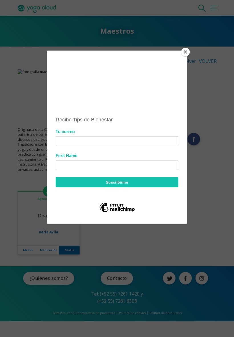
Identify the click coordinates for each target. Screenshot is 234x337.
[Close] (185, 52)
